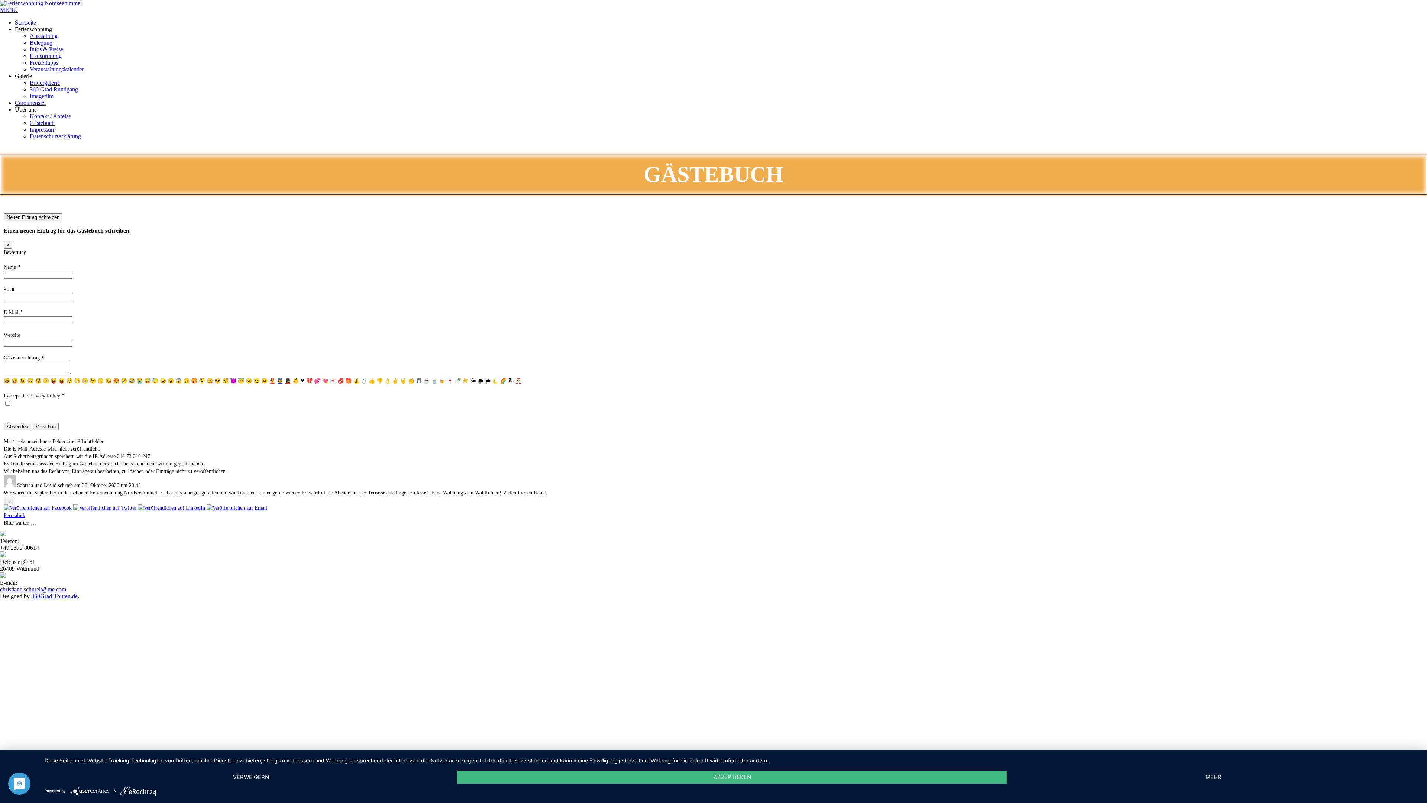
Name (12, 267)
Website (12, 335)
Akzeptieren (732, 777)
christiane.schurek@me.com (33, 589)
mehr (1213, 777)
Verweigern (251, 777)
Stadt (9, 290)
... (10, 500)
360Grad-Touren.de (54, 596)
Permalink (14, 515)
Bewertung (15, 252)
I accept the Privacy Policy (34, 396)
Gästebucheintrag (24, 358)
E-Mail (13, 312)
